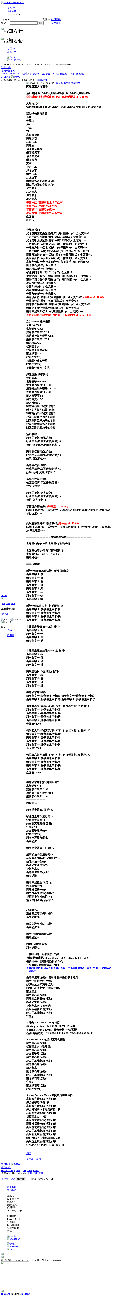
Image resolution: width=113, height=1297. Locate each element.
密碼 (3, 23)
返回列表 (6, 77)
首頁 (12, 7)
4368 (13, 603)
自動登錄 (45, 19)
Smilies (36, 1170)
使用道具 (31, 1159)
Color (6, 1170)
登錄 (40, 23)
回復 (28, 1153)
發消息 (10, 635)
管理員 (4, 614)
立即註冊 (56, 23)
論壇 (11, 10)
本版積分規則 (8, 1179)
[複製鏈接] (41, 80)
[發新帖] (16, 77)
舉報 (38, 1159)
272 (8, 603)
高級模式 (6, 1167)
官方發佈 (34, 73)
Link (18, 1170)
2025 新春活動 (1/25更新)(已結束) (69, 73)
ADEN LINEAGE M (11, 73)
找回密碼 (56, 19)
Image (12, 1170)
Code (29, 1170)
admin (4, 595)
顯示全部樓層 (63, 83)
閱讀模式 (75, 83)
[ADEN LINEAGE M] (12, 2)
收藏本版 (8, 70)
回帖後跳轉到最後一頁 (41, 1179)
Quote (23, 1170)
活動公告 (6, 67)
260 (3, 603)
